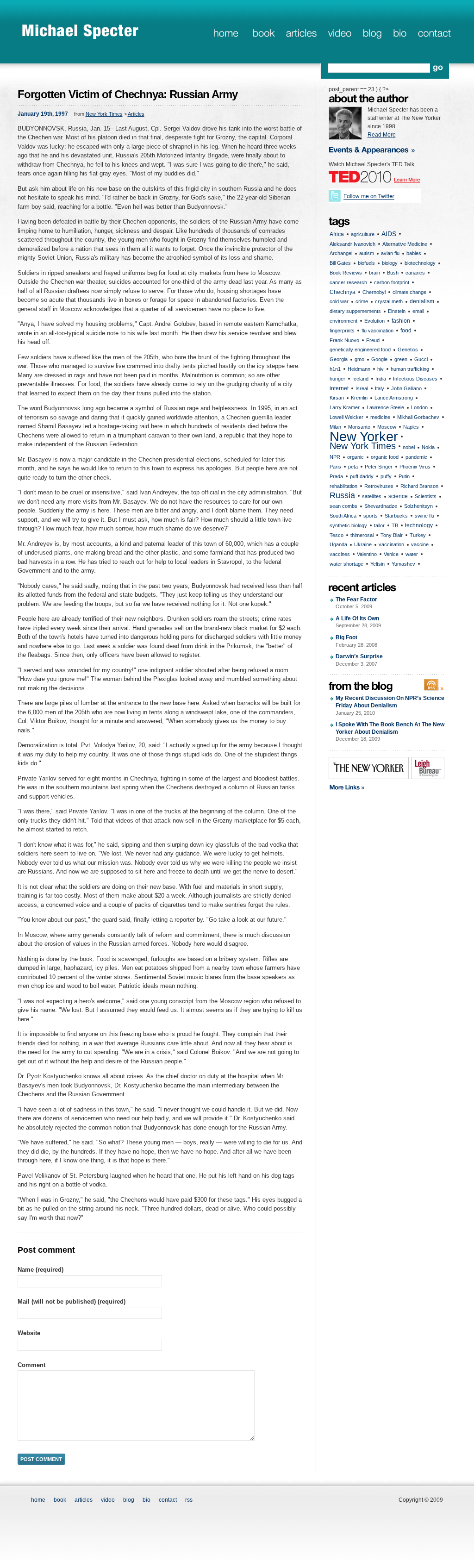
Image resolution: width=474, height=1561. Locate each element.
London (419, 407)
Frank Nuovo (344, 340)
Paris (335, 466)
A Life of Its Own (358, 622)
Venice (391, 554)
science (398, 496)
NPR (335, 457)
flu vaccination (377, 330)
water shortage (346, 564)
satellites (371, 496)
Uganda (338, 544)
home (225, 34)
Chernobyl (374, 292)
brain (374, 272)
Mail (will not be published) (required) (71, 1301)
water (411, 554)
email (418, 311)
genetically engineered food (360, 349)
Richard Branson (419, 486)
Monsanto (359, 427)
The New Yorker (369, 768)
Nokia (428, 447)
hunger (337, 378)
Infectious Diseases (415, 378)
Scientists (426, 496)
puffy (386, 476)
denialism (422, 301)
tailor (379, 525)
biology (390, 263)
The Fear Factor (356, 603)
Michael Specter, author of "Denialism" (80, 31)
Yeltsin (377, 564)
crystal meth (389, 301)
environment (343, 321)
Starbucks (396, 515)
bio (399, 34)
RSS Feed (434, 685)
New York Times (104, 114)
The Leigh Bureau (427, 768)
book (262, 34)
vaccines (340, 554)
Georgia (339, 359)
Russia (342, 495)
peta (353, 466)
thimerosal (362, 535)
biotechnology (420, 263)
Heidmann (359, 369)
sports (370, 515)
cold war (339, 301)
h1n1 (335, 369)
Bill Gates (340, 263)
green (400, 359)
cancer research (348, 282)
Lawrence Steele (385, 407)
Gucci (421, 359)
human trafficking (410, 369)
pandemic (416, 457)
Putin (404, 476)
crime (362, 301)
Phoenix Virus (414, 466)
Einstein (396, 311)
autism (366, 253)
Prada (336, 476)
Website (29, 1333)
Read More (382, 134)
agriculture (362, 234)
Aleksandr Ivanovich (352, 244)
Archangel (341, 253)
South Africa (343, 515)
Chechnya (343, 292)
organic (355, 457)
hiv (380, 369)
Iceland (360, 378)
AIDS (388, 233)
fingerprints (342, 330)
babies (413, 253)
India (380, 378)
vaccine (420, 544)
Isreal (362, 388)
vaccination (391, 544)
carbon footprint (391, 282)
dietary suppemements (355, 311)
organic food (385, 457)
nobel (409, 447)
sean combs (343, 506)
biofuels (366, 263)
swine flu (424, 515)
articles (301, 34)
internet (339, 388)
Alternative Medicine (404, 244)
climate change (409, 292)
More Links (379, 788)
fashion (401, 321)
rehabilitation (343, 486)
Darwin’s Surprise (359, 660)
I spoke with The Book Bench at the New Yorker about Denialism (390, 731)
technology (419, 525)
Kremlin (359, 397)
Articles (136, 114)
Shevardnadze (380, 506)
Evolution (374, 321)
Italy (379, 388)
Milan (335, 427)
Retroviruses (378, 486)
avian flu (390, 253)
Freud (373, 340)
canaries (415, 272)
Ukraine (363, 544)
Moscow (386, 427)
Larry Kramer (345, 407)
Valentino (367, 554)
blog (372, 34)
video (108, 1500)
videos (339, 34)
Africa (337, 234)
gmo (359, 359)
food (406, 330)
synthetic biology (348, 525)
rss (189, 1500)
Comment (31, 1364)
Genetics (408, 349)
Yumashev (403, 564)
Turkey (418, 535)
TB (395, 525)
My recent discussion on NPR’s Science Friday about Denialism (390, 705)
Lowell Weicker (346, 417)
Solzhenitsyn (418, 506)
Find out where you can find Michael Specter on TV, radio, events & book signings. (378, 149)
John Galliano (406, 388)
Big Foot (356, 641)
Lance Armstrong (393, 397)
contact (434, 34)
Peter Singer (379, 466)
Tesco (336, 535)
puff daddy (362, 476)
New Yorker (364, 437)
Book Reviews (346, 272)
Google (379, 359)
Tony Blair (391, 535)
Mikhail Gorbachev (418, 417)
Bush (393, 272)
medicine (380, 417)
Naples (411, 427)
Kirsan (337, 397)
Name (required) (40, 1269)
